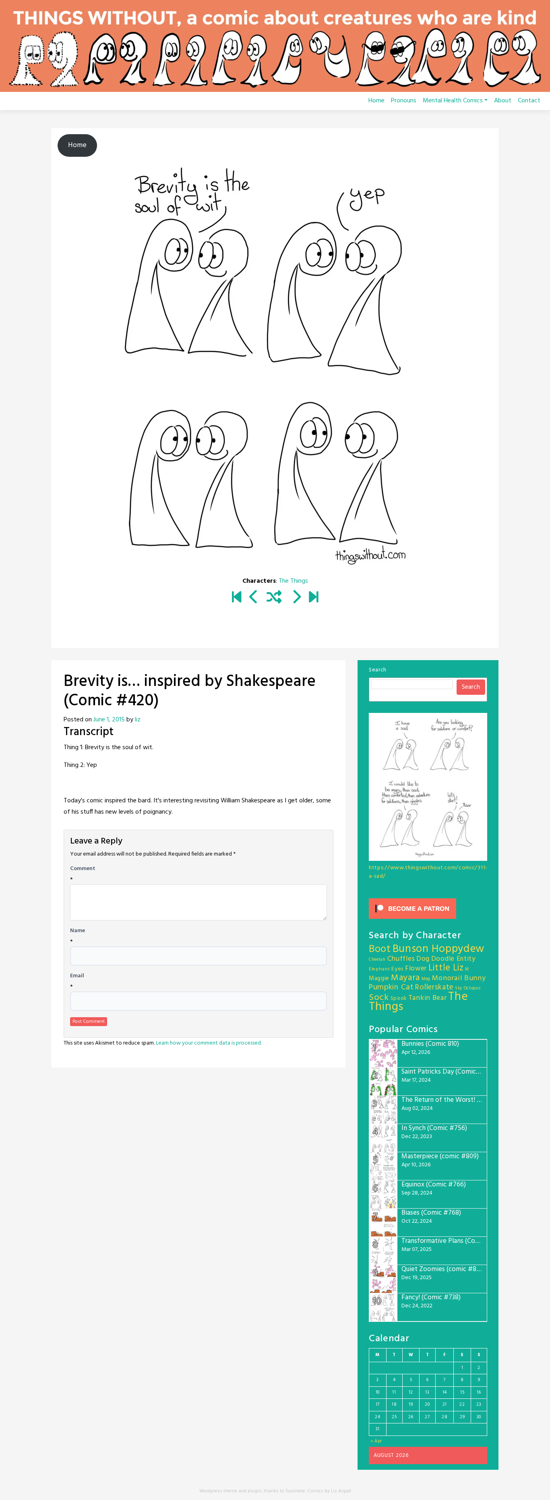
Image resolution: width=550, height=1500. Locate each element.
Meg (426, 979)
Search (378, 670)
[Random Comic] (274, 598)
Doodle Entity (453, 959)
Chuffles (401, 959)
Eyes (397, 969)
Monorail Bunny (459, 978)
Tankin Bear (427, 998)
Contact (529, 101)
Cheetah (377, 959)
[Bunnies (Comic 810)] (313, 598)
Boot (380, 949)
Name (77, 931)
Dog (423, 959)
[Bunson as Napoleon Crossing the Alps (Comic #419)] (253, 598)
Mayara (405, 978)
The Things (293, 581)
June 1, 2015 (109, 720)
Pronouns (403, 101)
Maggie (379, 978)
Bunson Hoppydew (439, 949)
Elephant (379, 969)
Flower (416, 968)
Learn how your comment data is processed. (209, 1043)
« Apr (377, 1441)
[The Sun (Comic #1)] (236, 598)
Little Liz (446, 968)
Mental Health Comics (453, 101)
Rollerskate (434, 987)
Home (376, 101)
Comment (82, 869)
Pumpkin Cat (391, 987)
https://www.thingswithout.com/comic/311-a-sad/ (428, 872)
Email (77, 976)
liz (138, 720)
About (502, 101)
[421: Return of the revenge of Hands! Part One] (296, 598)
